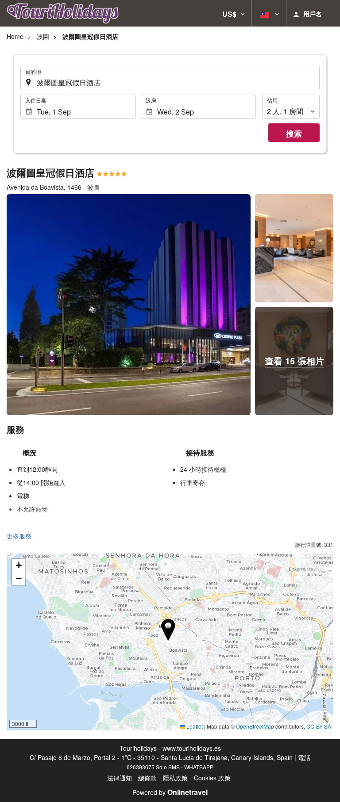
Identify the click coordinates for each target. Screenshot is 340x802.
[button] (233, 13)
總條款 (147, 777)
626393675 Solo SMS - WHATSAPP (170, 767)
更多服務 (19, 535)
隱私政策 (175, 777)
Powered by (170, 792)
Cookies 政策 (212, 777)
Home (15, 36)
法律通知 (119, 777)
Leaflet (194, 726)
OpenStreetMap (255, 726)
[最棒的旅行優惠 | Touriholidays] (63, 13)
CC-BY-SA (318, 726)
